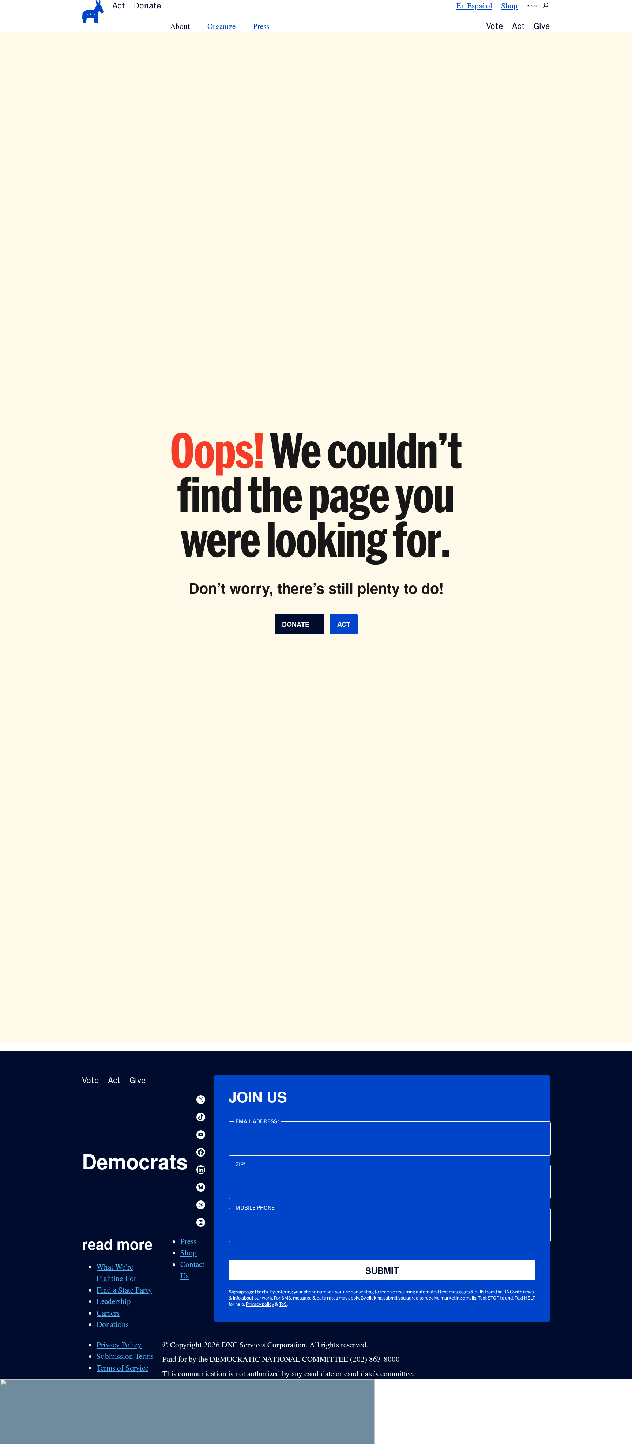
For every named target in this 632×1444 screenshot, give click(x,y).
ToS (283, 1304)
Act (118, 5)
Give (542, 26)
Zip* (240, 1164)
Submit (382, 1270)
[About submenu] (194, 26)
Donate (147, 5)
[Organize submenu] (240, 26)
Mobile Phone (255, 1207)
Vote (494, 26)
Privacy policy (260, 1304)
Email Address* (257, 1121)
